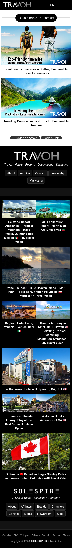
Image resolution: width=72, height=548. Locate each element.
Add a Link (52, 137)
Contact (40, 173)
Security (46, 535)
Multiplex (25, 535)
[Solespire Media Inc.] (36, 491)
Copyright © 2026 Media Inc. (36, 541)
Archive (25, 173)
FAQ (15, 535)
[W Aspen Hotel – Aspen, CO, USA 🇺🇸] (53, 411)
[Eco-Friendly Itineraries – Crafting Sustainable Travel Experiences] (36, 63)
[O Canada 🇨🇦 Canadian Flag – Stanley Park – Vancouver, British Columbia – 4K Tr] (36, 469)
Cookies (6, 535)
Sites (60, 513)
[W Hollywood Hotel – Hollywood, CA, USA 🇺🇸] (36, 384)
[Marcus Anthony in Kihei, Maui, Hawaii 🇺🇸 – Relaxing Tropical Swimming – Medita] (53, 318)
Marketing (36, 180)
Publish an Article (25, 137)
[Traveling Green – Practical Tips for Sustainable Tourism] (36, 116)
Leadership (58, 173)
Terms (66, 535)
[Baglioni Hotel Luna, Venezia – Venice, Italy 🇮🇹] (19, 318)
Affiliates (26, 506)
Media (28, 513)
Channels (58, 506)
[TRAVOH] (36, 156)
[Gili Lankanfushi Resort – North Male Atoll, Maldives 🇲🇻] (53, 217)
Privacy (36, 535)
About (11, 173)
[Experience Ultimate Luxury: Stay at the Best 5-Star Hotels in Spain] (19, 411)
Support (57, 535)
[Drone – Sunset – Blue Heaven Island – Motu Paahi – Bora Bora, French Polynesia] (36, 283)
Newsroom (44, 513)
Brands (41, 506)
